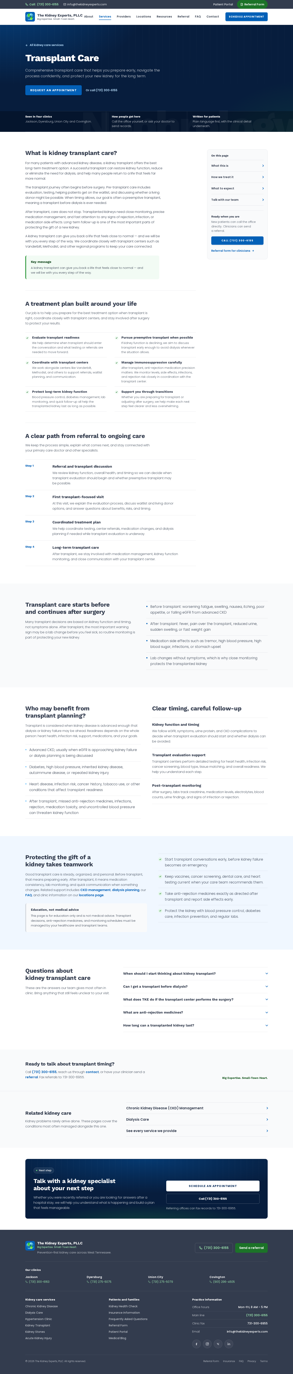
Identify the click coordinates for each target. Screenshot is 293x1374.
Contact (212, 17)
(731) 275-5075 (100, 1282)
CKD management (95, 890)
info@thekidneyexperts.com (87, 4)
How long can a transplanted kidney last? (158, 1025)
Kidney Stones (35, 1332)
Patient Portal (223, 4)
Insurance (229, 1361)
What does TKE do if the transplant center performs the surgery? (178, 999)
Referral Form (254, 4)
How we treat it (222, 177)
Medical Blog (117, 1338)
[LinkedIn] (228, 1344)
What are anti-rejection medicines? (153, 1012)
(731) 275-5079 (162, 1282)
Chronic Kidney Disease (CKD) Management (165, 1108)
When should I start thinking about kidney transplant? (169, 973)
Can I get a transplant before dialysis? (155, 986)
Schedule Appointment (246, 16)
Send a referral (251, 1248)
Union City (155, 1277)
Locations (143, 17)
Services (105, 17)
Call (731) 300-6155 (237, 240)
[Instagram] (207, 1344)
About (88, 17)
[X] (218, 1344)
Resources (164, 17)
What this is (219, 166)
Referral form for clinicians (230, 251)
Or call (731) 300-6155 (101, 90)
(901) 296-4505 (224, 1282)
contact (92, 1072)
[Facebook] (196, 1344)
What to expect (222, 188)
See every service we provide (151, 1130)
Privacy (252, 1361)
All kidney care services (47, 45)
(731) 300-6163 (39, 1282)
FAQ (198, 17)
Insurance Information (124, 1313)
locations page (91, 895)
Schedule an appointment (213, 1186)
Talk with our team (225, 200)
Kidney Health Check (123, 1306)
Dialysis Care (137, 1119)
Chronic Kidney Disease (41, 1306)
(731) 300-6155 (44, 1072)
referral (31, 1077)
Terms (264, 1361)
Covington (217, 1277)
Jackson (31, 1277)
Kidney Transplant (37, 1325)
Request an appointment (53, 90)
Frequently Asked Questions (128, 1319)
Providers (124, 17)
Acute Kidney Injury (38, 1338)
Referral (183, 17)
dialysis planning (125, 890)
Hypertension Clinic (38, 1319)
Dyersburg (94, 1277)
